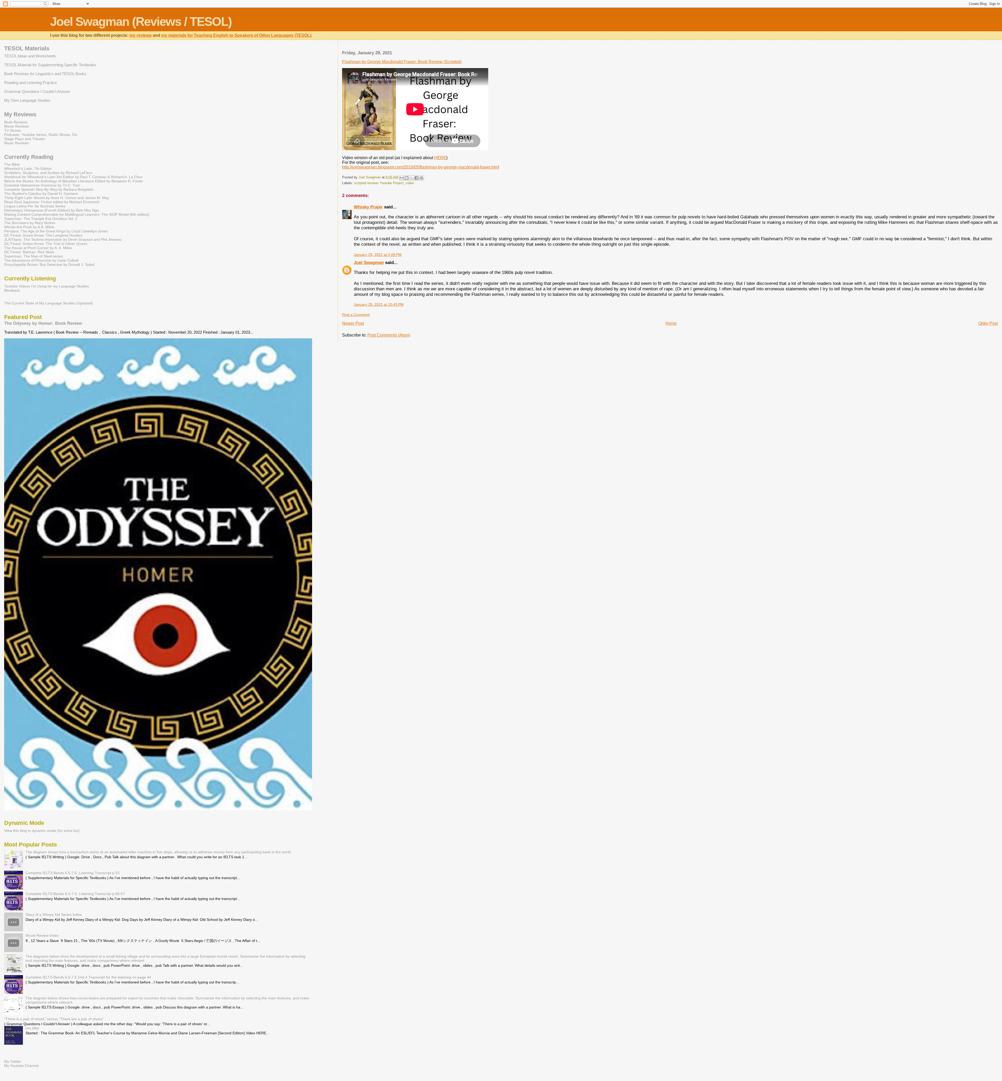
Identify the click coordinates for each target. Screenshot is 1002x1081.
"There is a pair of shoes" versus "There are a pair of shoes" (54, 1019)
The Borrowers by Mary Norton (29, 223)
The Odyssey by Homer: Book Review (43, 323)
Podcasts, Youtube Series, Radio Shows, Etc (40, 135)
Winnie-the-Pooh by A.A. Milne (29, 227)
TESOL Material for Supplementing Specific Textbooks (50, 65)
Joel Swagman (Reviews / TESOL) (141, 21)
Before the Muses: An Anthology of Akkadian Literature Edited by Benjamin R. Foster (73, 181)
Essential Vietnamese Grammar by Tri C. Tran (42, 185)
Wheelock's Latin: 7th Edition (28, 168)
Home (671, 323)
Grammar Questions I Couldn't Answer (37, 91)
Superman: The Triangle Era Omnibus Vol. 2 (40, 219)
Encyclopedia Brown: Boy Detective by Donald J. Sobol (49, 264)
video (410, 183)
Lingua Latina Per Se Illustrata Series (34, 206)
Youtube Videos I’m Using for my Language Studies (46, 286)
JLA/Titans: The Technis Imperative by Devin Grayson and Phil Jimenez (63, 239)
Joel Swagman (369, 262)
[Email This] (401, 178)
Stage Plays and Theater (24, 139)
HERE (440, 157)
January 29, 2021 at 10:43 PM (379, 304)
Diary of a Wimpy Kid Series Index (54, 914)
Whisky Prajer (368, 206)
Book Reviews (15, 122)
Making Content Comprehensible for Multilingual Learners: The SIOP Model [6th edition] (76, 214)
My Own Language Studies (27, 100)
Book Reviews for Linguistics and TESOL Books (45, 73)
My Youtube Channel (21, 1066)
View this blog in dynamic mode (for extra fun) (42, 830)
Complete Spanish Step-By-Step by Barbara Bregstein (48, 189)
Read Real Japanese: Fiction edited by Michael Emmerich (52, 202)
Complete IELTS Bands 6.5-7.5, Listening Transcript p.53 (73, 873)
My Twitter (12, 1061)
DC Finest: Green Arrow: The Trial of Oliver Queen (45, 244)
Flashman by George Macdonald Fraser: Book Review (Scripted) (402, 61)
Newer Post (353, 323)
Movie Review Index (42, 935)
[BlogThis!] (406, 178)
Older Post (988, 323)
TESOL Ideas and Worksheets (30, 56)
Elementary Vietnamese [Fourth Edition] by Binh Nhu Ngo (51, 210)
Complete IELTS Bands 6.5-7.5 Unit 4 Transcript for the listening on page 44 (88, 977)
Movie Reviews (16, 126)
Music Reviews (16, 143)
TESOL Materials (26, 48)
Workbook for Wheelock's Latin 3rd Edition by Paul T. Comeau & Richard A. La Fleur (73, 177)
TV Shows (12, 130)
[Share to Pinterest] (421, 178)
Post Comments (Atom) (388, 335)
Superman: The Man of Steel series (33, 256)
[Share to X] (411, 178)
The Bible (12, 164)
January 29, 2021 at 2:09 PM (378, 255)
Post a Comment (356, 315)
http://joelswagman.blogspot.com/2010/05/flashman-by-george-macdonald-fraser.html (420, 167)
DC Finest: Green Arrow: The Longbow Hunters (43, 235)
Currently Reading (28, 157)
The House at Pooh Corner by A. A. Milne (38, 248)
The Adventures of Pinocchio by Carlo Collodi (41, 260)
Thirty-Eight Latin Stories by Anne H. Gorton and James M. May (56, 198)
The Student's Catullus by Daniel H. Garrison (41, 193)
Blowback (12, 290)
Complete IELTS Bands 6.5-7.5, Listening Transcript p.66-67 (75, 894)
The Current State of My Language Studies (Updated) (48, 303)
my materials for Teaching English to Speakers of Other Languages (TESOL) (236, 35)
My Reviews (20, 114)
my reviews (140, 35)
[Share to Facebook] (416, 178)
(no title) (32, 1028)
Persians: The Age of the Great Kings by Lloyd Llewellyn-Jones (56, 231)
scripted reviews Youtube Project (379, 183)
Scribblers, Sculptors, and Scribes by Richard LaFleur (48, 173)
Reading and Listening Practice (30, 82)
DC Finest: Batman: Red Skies (29, 252)
